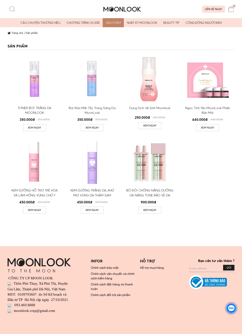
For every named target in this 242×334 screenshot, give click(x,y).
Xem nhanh (34, 81)
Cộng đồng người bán (203, 23)
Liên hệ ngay (213, 9)
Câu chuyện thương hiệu (40, 23)
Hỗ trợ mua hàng (152, 268)
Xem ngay (34, 127)
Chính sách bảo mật (105, 268)
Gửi (228, 267)
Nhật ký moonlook (142, 23)
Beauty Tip (171, 23)
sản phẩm (113, 23)
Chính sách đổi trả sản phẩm (110, 295)
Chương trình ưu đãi (83, 23)
